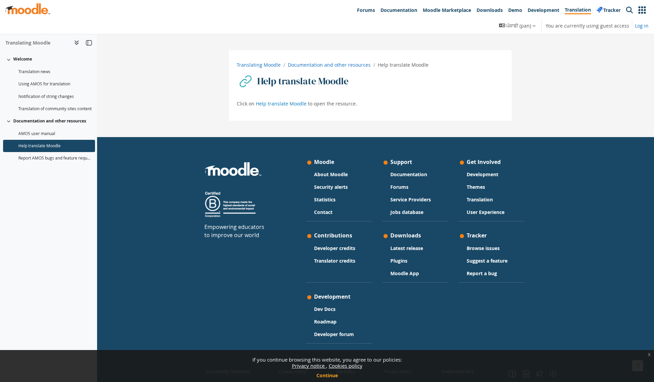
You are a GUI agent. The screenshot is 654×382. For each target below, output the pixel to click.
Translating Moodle (259, 65)
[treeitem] (48, 84)
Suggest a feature (487, 261)
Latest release (406, 248)
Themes (476, 187)
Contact (323, 212)
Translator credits (334, 261)
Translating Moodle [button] (27, 42)
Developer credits (334, 248)
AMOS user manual (36, 133)
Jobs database (406, 212)
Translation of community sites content (55, 109)
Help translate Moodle (39, 146)
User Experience (485, 212)
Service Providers (410, 199)
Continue (327, 375)
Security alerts (331, 187)
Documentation (408, 174)
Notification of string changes (46, 96)
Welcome (22, 59)
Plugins (398, 261)
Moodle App (404, 273)
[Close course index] (88, 42)
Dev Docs (325, 309)
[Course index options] (76, 42)
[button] (642, 10)
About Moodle (331, 174)
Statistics (325, 199)
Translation (480, 199)
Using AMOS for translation (44, 84)
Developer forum (334, 334)
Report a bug (482, 273)
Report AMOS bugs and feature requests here (55, 158)
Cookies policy (345, 365)
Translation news (34, 71)
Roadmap (325, 321)
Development (482, 174)
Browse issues (483, 248)
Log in (642, 25)
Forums (399, 187)
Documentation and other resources (49, 121)
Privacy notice (309, 365)
